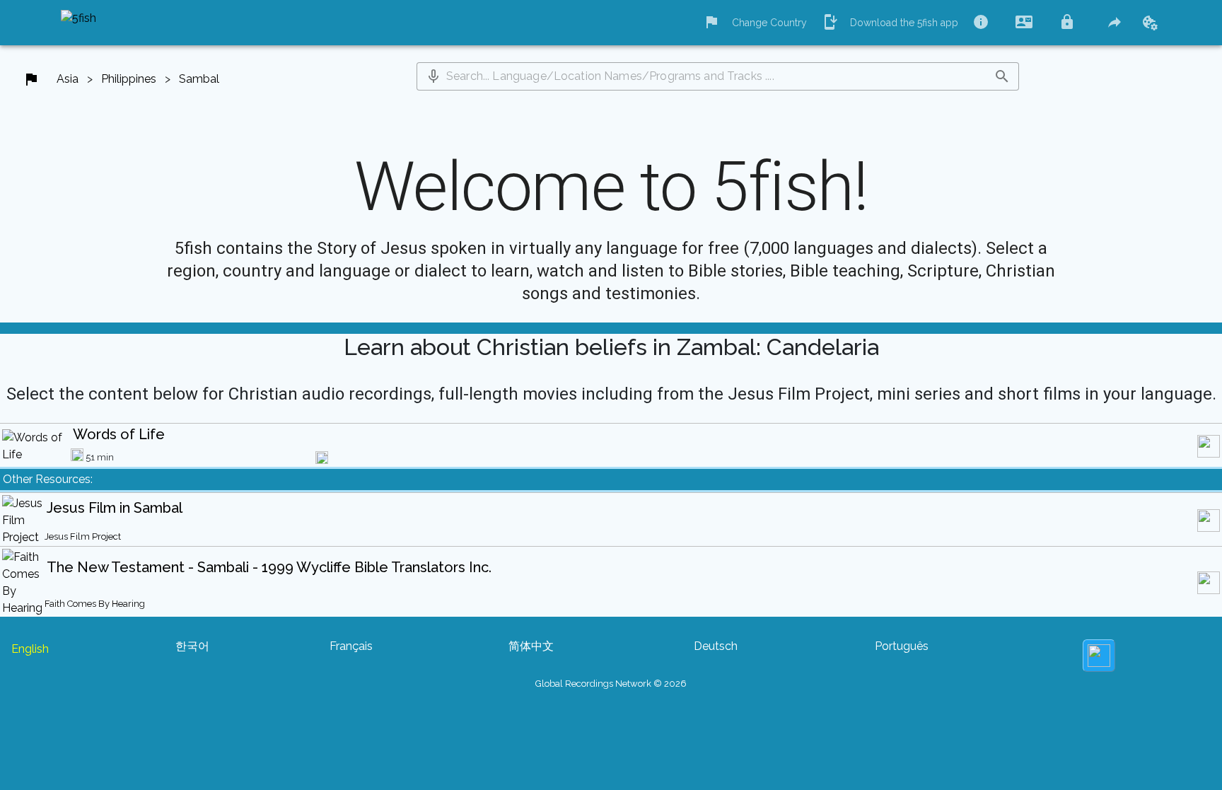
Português (902, 646)
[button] (433, 76)
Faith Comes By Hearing (95, 603)
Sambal (199, 79)
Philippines (128, 79)
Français (351, 646)
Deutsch (716, 646)
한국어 (192, 646)
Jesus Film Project (83, 536)
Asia (67, 79)
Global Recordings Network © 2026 (611, 683)
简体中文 (531, 646)
